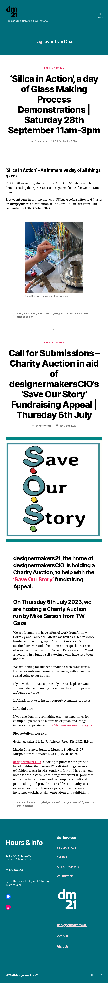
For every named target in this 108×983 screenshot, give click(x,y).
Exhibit (62, 857)
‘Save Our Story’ (33, 579)
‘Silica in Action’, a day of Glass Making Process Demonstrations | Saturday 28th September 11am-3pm (54, 104)
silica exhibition (25, 316)
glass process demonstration (74, 313)
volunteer (65, 876)
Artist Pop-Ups (68, 866)
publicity (42, 141)
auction (21, 802)
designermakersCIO (27, 762)
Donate (62, 935)
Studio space (66, 847)
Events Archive (54, 68)
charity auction (33, 802)
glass (55, 313)
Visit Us (63, 946)
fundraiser (27, 805)
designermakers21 (26, 313)
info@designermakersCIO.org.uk (69, 725)
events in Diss (44, 313)
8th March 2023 (68, 425)
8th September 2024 (66, 141)
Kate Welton (45, 425)
